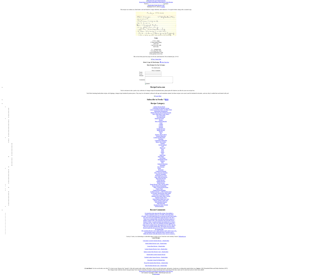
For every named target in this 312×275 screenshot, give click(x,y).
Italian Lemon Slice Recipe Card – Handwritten (156, 251)
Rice (162, 162)
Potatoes (162, 161)
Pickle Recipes (161, 180)
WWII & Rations (159, 206)
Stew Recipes (160, 167)
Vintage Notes (159, 188)
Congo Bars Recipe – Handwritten (156, 246)
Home (140, 2)
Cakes (160, 123)
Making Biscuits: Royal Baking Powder (161, 112)
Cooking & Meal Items (159, 137)
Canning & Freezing (161, 171)
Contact (153, 2)
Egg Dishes (163, 158)
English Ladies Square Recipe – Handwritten (156, 257)
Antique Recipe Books (159, 106)
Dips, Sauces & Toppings (160, 172)
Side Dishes (161, 156)
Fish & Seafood (163, 145)
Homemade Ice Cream (161, 175)
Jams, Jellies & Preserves (161, 177)
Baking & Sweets (159, 118)
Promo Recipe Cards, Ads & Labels (159, 184)
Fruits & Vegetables (161, 174)
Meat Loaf (162, 147)
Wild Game (162, 155)
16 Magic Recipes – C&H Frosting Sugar (161, 191)
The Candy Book (160, 115)
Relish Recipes (161, 183)
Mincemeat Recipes (161, 178)
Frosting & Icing (161, 128)
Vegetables (162, 165)
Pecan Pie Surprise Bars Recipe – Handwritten (156, 263)
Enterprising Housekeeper (161, 111)
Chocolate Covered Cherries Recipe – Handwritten (156, 240)
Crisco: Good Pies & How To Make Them (161, 109)
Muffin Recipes (161, 130)
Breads (161, 120)
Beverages (161, 169)
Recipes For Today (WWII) (161, 205)
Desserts (161, 127)
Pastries (161, 131)
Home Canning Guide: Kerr (161, 200)
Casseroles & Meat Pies (161, 140)
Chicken (162, 143)
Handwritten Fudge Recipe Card (156, 5)
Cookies (161, 126)
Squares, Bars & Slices (161, 134)
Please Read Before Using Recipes (164, 2)
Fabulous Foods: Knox (161, 197)
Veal (162, 153)
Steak (162, 150)
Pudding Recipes (161, 181)
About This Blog (146, 2)
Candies (163, 6)
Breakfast (160, 139)
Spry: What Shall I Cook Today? (161, 114)
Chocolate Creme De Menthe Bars (156, 260)
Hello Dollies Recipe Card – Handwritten (156, 243)
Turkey (162, 152)
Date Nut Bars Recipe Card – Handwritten (156, 265)
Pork (162, 149)
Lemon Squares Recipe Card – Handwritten (156, 249)
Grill (162, 146)
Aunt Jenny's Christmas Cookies (161, 194)
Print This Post (165, 62)
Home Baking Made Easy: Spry (161, 199)
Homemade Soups (162, 159)
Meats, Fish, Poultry (161, 142)
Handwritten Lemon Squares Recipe (156, 254)
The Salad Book (161, 117)
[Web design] (156, 274)
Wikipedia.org (182, 236)
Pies (161, 133)
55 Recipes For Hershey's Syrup (161, 108)
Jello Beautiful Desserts (161, 202)
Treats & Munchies (161, 136)
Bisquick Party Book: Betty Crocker (161, 196)
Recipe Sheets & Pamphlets (159, 186)
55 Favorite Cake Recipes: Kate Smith (161, 193)
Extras (159, 168)
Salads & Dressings (163, 164)
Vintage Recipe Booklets (159, 190)
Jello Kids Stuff (161, 203)
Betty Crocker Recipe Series (161, 187)
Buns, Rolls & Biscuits (161, 121)
